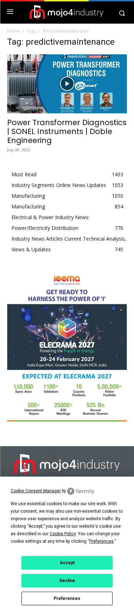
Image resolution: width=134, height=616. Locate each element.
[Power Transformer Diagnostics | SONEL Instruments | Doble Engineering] (67, 83)
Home (13, 31)
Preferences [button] (101, 541)
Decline (67, 580)
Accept (67, 562)
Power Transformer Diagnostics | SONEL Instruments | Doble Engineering (66, 131)
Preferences (67, 598)
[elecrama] (67, 419)
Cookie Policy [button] (63, 533)
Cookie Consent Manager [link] (36, 490)
